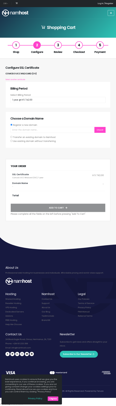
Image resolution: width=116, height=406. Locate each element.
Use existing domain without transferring (34, 141)
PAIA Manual (84, 311)
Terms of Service (86, 303)
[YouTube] (27, 354)
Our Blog (46, 311)
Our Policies (83, 299)
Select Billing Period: (20, 94)
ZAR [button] (5, 3)
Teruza (100, 391)
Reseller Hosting (13, 303)
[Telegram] (32, 354)
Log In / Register (105, 3)
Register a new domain (25, 124)
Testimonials (48, 316)
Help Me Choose (13, 324)
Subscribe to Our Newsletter (77, 354)
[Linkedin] (17, 354)
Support (46, 303)
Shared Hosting (13, 299)
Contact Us (47, 299)
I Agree (53, 398)
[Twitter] (12, 354)
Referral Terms (85, 316)
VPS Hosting (11, 307)
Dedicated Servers (14, 311)
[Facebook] (7, 354)
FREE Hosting (11, 320)
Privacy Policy (84, 307)
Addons (9, 316)
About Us (46, 307)
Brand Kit (46, 320)
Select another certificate (15, 80)
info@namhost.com (21, 347)
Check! (100, 130)
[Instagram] (22, 354)
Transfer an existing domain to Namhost (34, 137)
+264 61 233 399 (20, 343)
